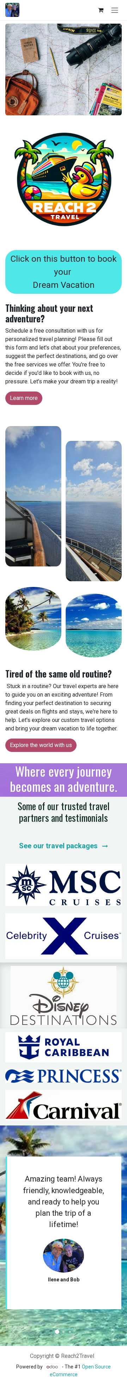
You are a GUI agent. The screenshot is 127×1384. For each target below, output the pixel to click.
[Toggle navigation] (115, 10)
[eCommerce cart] (100, 10)
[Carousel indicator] (57, 1332)
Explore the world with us (41, 745)
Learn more (24, 398)
